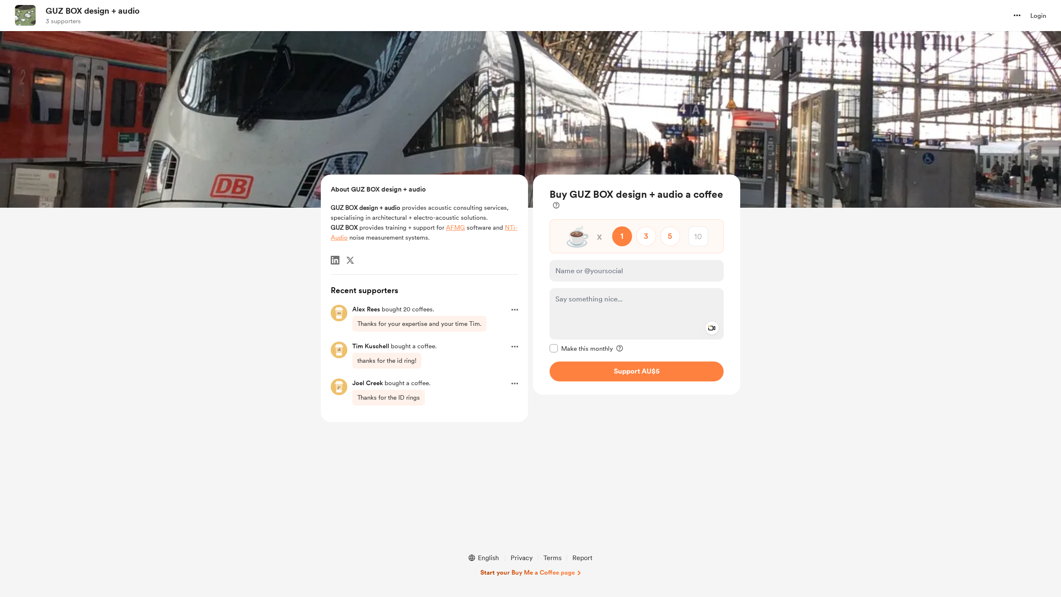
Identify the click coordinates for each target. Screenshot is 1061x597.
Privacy (522, 558)
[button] (1017, 15)
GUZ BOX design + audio (93, 11)
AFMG (455, 227)
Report (582, 558)
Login (1038, 15)
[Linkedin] (335, 260)
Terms (552, 558)
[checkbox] (581, 348)
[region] (636, 285)
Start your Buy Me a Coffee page (527, 572)
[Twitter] (350, 260)
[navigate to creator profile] (25, 15)
